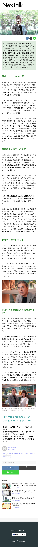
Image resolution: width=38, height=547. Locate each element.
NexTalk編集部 (12, 29)
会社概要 (14, 530)
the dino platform (21, 541)
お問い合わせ (22, 530)
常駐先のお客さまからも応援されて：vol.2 (18, 436)
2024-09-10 (11, 31)
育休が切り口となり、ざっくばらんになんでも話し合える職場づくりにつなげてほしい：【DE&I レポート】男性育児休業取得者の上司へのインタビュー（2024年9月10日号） (19, 20)
